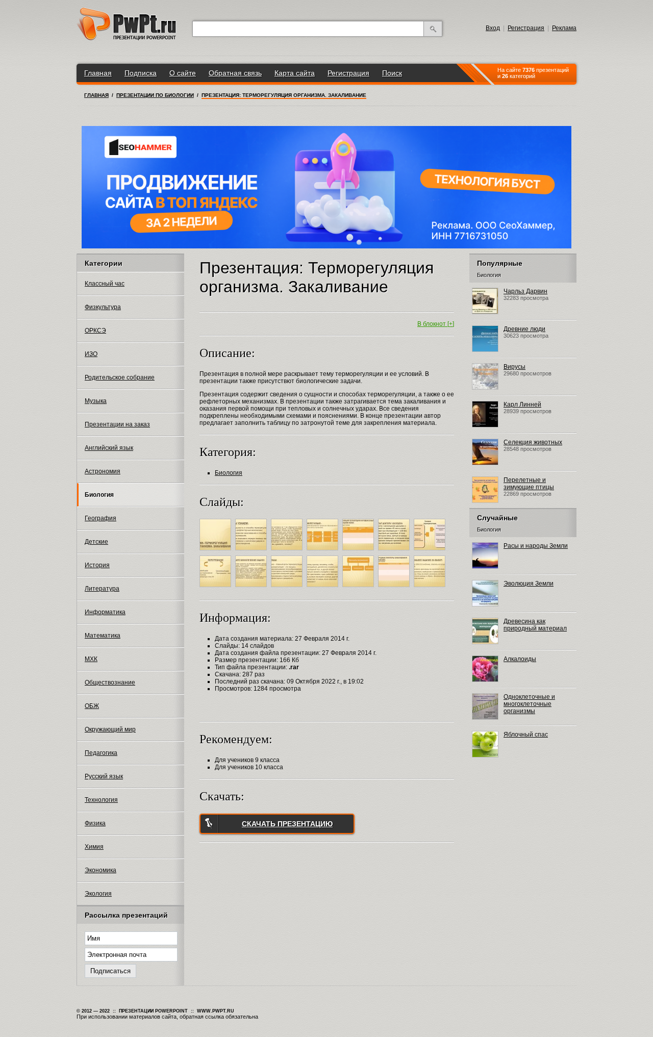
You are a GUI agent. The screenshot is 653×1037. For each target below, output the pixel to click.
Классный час (104, 283)
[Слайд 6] (395, 551)
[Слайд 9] (252, 588)
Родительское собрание (120, 377)
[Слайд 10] (288, 588)
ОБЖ (92, 706)
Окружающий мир (110, 729)
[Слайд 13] (395, 588)
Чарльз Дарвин (525, 291)
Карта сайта (294, 73)
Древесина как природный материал (535, 625)
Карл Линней (522, 404)
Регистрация (526, 28)
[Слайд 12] (359, 588)
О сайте (182, 73)
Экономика (100, 870)
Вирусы (514, 366)
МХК (91, 659)
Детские (96, 541)
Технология (101, 799)
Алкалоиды (520, 659)
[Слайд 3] (288, 551)
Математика (102, 635)
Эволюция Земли (529, 583)
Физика (95, 823)
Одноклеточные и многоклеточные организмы (529, 704)
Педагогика (101, 752)
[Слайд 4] (324, 551)
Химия (94, 846)
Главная (98, 73)
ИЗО (91, 354)
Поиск (392, 73)
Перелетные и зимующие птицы (529, 483)
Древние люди (524, 329)
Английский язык (109, 447)
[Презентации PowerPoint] (127, 38)
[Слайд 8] (216, 588)
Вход (493, 28)
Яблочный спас (526, 734)
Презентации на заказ (117, 424)
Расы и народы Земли (536, 545)
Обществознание (110, 682)
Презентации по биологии (155, 95)
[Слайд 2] (252, 551)
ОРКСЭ (95, 330)
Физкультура (103, 307)
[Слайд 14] (431, 588)
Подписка (140, 73)
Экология (98, 893)
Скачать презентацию (287, 824)
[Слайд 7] (431, 551)
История (97, 565)
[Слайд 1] (216, 551)
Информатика (105, 612)
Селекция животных (533, 442)
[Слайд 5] (359, 551)
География (100, 518)
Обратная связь (235, 73)
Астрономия (102, 471)
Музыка (96, 400)
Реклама (564, 28)
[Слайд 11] (324, 588)
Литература (102, 588)
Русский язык (104, 776)
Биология (99, 494)
